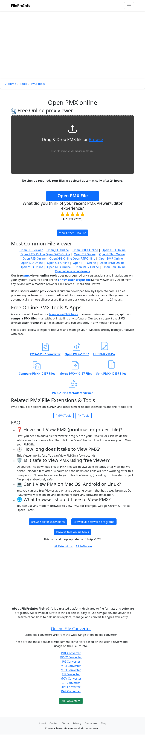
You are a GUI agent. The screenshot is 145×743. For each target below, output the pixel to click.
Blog (103, 723)
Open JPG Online (58, 250)
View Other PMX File (72, 233)
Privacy (77, 723)
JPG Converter (71, 661)
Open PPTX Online (33, 254)
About (42, 723)
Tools (23, 84)
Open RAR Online (114, 267)
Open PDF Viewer (31, 250)
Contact (54, 723)
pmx (26, 275)
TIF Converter (71, 674)
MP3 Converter (71, 670)
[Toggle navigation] (129, 5)
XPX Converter (70, 687)
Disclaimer (91, 723)
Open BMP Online (111, 258)
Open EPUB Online (112, 263)
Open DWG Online (58, 254)
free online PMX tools (63, 314)
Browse (96, 139)
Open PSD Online (34, 258)
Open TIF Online (84, 254)
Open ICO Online (32, 263)
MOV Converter (70, 678)
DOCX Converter (71, 657)
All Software (84, 546)
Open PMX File (72, 195)
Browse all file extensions (48, 522)
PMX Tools (38, 84)
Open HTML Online (112, 254)
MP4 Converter (71, 666)
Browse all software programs (94, 522)
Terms (65, 723)
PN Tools (83, 416)
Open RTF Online (84, 258)
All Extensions (63, 546)
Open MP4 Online (59, 267)
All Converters (71, 701)
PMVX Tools (63, 416)
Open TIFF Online (84, 263)
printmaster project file (74, 280)
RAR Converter (71, 691)
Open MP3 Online (31, 267)
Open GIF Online (58, 263)
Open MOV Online (86, 267)
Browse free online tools (72, 532)
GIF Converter (71, 683)
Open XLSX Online (114, 250)
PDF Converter (71, 653)
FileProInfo (20, 5)
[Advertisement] (72, 53)
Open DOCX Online (85, 250)
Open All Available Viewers (72, 271)
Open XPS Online (60, 258)
